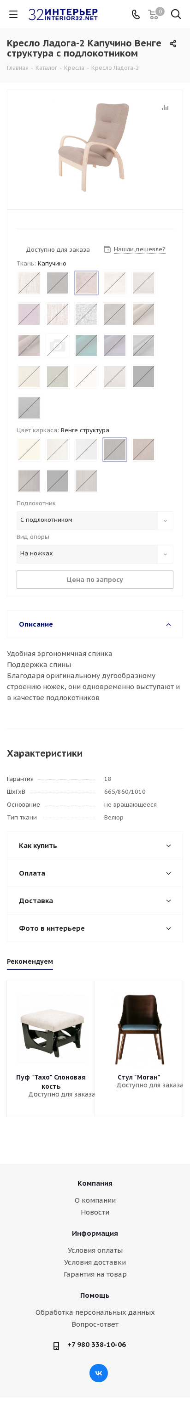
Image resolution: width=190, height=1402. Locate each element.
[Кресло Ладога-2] (95, 148)
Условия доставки (95, 1262)
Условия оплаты (95, 1250)
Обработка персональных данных (95, 1312)
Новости (95, 1212)
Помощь (95, 1295)
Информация (95, 1233)
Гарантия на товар (95, 1274)
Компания (95, 1183)
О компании (95, 1200)
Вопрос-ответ (95, 1324)
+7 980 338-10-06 (96, 1344)
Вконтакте (98, 1373)
